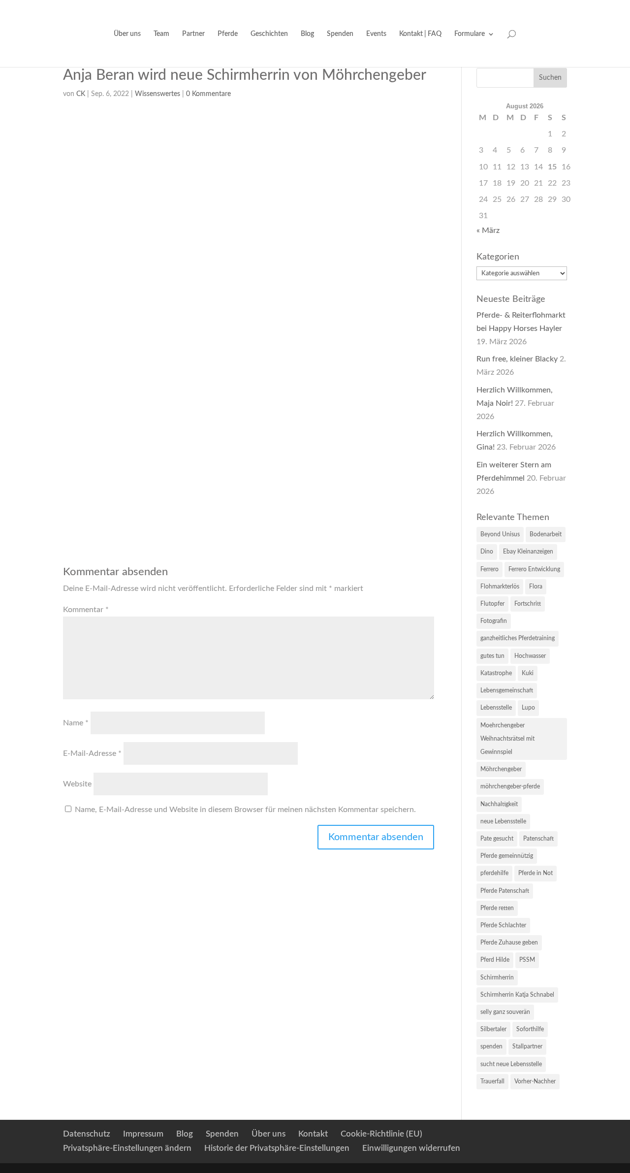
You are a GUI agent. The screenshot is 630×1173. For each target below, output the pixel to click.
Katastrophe (496, 673)
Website (77, 784)
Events (376, 34)
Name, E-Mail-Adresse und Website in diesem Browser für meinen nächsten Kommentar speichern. (245, 810)
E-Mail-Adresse (92, 753)
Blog (307, 34)
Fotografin (493, 621)
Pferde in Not (535, 873)
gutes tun (492, 656)
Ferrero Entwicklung (534, 569)
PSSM (527, 960)
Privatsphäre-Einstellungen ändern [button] (127, 1148)
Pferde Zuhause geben (509, 942)
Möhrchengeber (501, 769)
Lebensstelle (496, 708)
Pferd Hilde (494, 960)
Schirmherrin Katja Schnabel (517, 995)
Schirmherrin (497, 977)
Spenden (340, 34)
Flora (535, 586)
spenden (491, 1046)
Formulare (469, 34)
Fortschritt (527, 604)
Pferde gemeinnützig (506, 856)
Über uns (127, 34)
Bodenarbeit (546, 534)
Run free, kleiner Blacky (517, 359)
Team (161, 34)
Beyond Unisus (500, 534)
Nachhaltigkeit (499, 804)
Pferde (228, 34)
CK (80, 94)
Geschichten (269, 34)
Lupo (528, 708)
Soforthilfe (530, 1029)
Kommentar (86, 610)
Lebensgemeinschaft (506, 690)
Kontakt (313, 1134)
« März (488, 230)
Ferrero (489, 569)
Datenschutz (86, 1134)
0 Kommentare (208, 94)
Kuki (528, 673)
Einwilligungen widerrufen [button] (411, 1148)
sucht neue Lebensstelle (511, 1064)
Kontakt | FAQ (420, 34)
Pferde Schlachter (503, 925)
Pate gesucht (496, 839)
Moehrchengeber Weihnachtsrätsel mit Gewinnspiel (507, 738)
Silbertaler (493, 1029)
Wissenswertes (157, 94)
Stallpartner (527, 1046)
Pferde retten (497, 908)
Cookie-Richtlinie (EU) (381, 1134)
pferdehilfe (494, 873)
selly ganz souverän (505, 1012)
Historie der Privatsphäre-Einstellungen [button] (276, 1148)
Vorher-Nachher (535, 1081)
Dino (486, 551)
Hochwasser (530, 656)
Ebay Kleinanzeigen (528, 551)
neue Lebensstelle (503, 821)
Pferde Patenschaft (504, 891)
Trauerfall (492, 1081)
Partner (193, 34)
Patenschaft (538, 839)
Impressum (143, 1134)
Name (76, 723)
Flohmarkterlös (499, 586)
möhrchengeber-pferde (510, 786)
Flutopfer (492, 604)
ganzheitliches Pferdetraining (517, 638)
